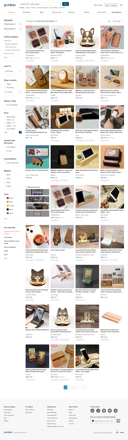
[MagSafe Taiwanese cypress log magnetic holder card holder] (62, 157)
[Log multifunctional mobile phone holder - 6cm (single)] (87, 356)
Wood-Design (80, 175)
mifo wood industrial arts (108, 95)
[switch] (13, 24)
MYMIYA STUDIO (56, 55)
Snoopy (33, 7)
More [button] (5, 57)
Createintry (104, 255)
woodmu (103, 334)
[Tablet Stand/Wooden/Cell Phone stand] (87, 157)
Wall (5, 418)
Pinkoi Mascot (73, 418)
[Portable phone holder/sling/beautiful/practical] (37, 117)
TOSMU (53, 95)
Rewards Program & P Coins (55, 426)
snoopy (28, 7)
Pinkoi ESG (72, 415)
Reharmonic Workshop (107, 175)
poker (6, 251)
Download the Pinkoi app (103, 421)
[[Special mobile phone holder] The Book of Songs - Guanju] (87, 276)
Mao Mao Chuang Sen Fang (85, 255)
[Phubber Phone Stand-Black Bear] (37, 157)
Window (6, 421)
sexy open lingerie (42, 7)
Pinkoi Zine (7, 412)
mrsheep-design (81, 55)
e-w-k (77, 135)
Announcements (52, 415)
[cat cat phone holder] (62, 237)
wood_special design (32, 135)
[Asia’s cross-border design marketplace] (9, 5)
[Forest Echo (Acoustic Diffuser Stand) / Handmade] (62, 37)
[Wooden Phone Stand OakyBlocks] (37, 316)
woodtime (79, 95)
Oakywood (29, 334)
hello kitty (62, 7)
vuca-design (54, 295)
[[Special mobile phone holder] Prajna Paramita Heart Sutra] (37, 356)
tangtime (53, 255)
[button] (20, 132)
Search (65, 4)
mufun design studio (32, 175)
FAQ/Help (50, 409)
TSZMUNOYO (30, 55)
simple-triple (29, 255)
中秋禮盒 (21, 7)
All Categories (8, 409)
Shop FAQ (29, 412)
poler (6, 254)
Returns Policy (51, 423)
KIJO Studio (54, 135)
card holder (8, 237)
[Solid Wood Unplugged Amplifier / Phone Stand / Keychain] (87, 117)
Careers (71, 421)
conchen (78, 295)
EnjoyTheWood (105, 135)
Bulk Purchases (51, 412)
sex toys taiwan (53, 7)
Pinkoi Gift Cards (9, 415)
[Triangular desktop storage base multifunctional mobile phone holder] (87, 197)
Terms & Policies (52, 418)
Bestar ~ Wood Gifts (82, 215)
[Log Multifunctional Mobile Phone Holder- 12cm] (112, 197)
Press (70, 412)
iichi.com (71, 423)
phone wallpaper (10, 247)
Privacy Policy (51, 421)
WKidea (53, 175)
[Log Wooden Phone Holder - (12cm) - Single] (62, 117)
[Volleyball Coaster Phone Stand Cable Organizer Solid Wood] (112, 237)
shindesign (54, 374)
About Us (71, 409)
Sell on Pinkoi (98, 5)
